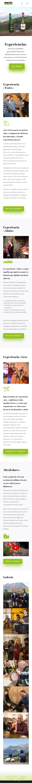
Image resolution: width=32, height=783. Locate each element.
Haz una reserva (14, 209)
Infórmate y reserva (16, 451)
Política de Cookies (11, 776)
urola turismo (13, 561)
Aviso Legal (21, 778)
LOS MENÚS (17, 66)
